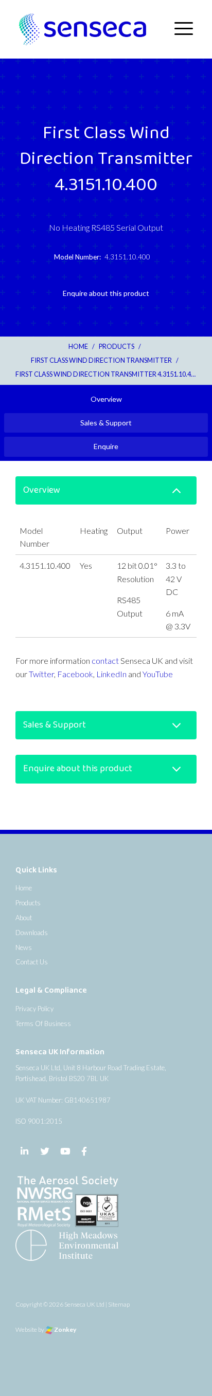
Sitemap (119, 1304)
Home (23, 888)
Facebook (75, 674)
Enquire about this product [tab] (106, 293)
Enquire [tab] (106, 446)
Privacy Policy (34, 1008)
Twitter (41, 674)
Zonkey (64, 1329)
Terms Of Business (43, 1023)
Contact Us (31, 962)
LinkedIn (111, 674)
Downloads (31, 932)
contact (105, 660)
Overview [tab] (106, 399)
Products (28, 903)
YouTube (158, 674)
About (23, 918)
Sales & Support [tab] (106, 422)
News (23, 947)
